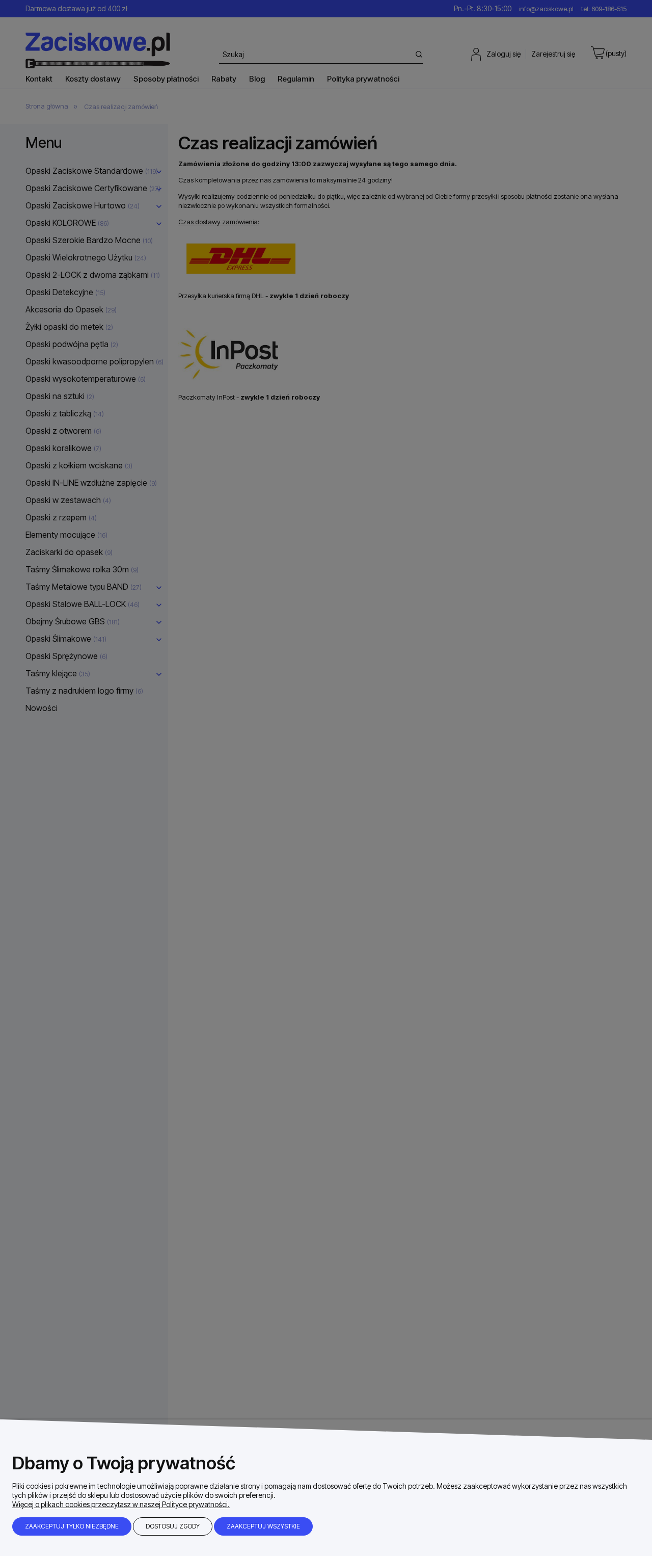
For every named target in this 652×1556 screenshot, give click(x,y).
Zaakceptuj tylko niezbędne (72, 1526)
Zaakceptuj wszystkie (263, 1526)
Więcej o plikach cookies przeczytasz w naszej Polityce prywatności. (121, 1504)
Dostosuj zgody (173, 1526)
